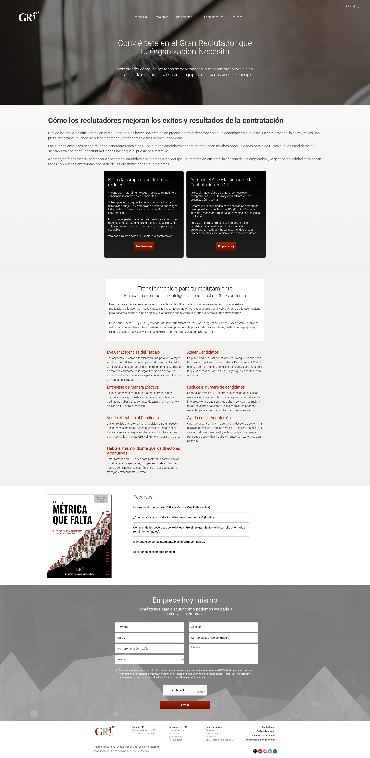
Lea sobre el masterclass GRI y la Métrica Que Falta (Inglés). (172, 507)
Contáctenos (268, 727)
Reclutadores (175, 739)
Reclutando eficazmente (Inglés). (154, 552)
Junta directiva (176, 730)
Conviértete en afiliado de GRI (221, 739)
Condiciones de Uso (127, 746)
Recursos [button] (237, 17)
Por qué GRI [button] (140, 17)
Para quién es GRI (178, 727)
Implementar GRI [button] (186, 17)
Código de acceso (266, 731)
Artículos (210, 736)
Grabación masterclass (144, 733)
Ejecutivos (174, 733)
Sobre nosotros (214, 727)
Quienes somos (213, 730)
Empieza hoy (144, 246)
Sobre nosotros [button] (213, 17)
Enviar (185, 705)
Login (358, 6)
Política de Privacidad (104, 746)
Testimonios (212, 733)
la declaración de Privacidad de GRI (236, 674)
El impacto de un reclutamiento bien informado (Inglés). (169, 541)
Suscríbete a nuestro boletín (260, 739)
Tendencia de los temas (262, 735)
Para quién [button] (161, 17)
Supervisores (175, 736)
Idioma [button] (350, 6)
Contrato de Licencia (149, 746)
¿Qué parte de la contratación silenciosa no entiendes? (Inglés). (173, 517)
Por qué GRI (138, 727)
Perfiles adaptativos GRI (144, 730)
